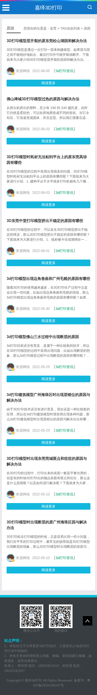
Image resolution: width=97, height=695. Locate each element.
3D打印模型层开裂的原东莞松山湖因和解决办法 (47, 41)
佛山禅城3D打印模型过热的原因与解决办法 (43, 99)
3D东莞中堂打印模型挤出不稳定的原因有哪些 (45, 221)
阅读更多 (48, 83)
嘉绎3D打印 (48, 8)
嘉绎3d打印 (33, 680)
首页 (53, 28)
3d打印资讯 (64, 71)
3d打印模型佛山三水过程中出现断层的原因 (43, 337)
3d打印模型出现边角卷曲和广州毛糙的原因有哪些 (48, 279)
